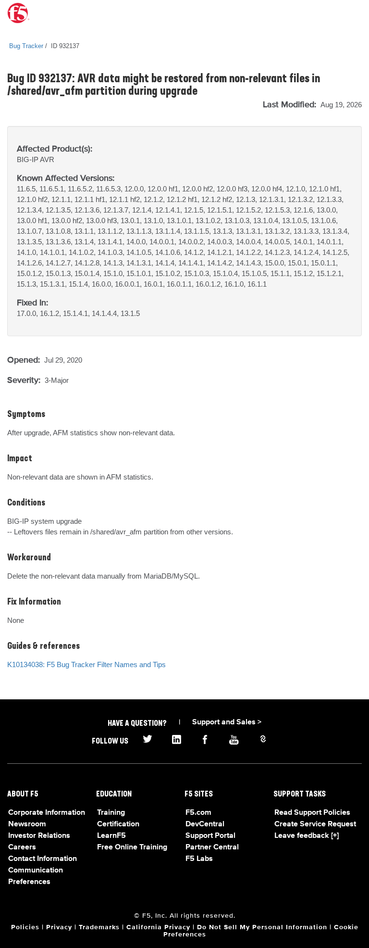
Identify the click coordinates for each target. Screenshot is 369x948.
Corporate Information (46, 813)
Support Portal (210, 836)
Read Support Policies (312, 813)
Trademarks (99, 927)
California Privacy (158, 927)
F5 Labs (199, 859)
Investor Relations (39, 836)
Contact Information (42, 859)
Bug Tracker (26, 46)
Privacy (59, 927)
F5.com (198, 813)
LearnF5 (111, 836)
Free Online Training (132, 847)
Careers (22, 847)
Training (111, 813)
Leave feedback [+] (306, 836)
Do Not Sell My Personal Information (262, 927)
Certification (118, 824)
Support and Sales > (226, 722)
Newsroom (27, 824)
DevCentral (204, 824)
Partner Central (212, 847)
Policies (25, 927)
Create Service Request (315, 824)
